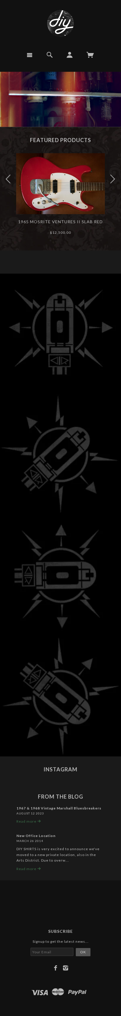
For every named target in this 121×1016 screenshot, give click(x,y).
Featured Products (60, 140)
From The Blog (60, 796)
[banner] (60, 23)
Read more (26, 821)
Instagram (60, 769)
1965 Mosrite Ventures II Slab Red (60, 221)
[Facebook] (56, 968)
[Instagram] (66, 968)
